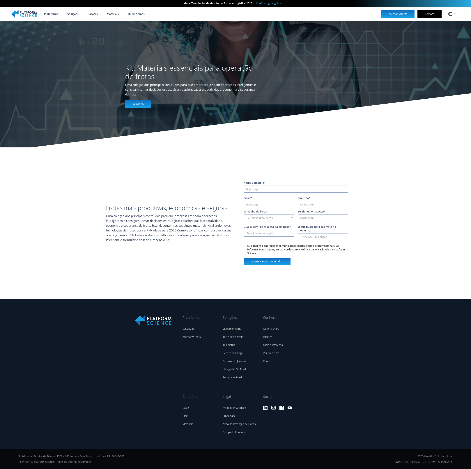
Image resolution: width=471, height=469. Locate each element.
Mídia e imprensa (273, 345)
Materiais (188, 424)
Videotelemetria (232, 328)
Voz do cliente (271, 353)
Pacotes (267, 337)
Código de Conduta (234, 432)
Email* (248, 198)
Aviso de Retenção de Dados (239, 424)
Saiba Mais (189, 328)
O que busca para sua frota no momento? (317, 228)
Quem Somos (271, 328)
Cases (186, 407)
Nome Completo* (255, 182)
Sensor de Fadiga (232, 353)
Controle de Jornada (234, 361)
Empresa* (304, 198)
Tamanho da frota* (256, 211)
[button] (452, 14)
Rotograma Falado (233, 377)
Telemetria (229, 345)
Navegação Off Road (234, 369)
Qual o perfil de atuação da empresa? (267, 227)
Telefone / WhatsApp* (311, 211)
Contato (267, 361)
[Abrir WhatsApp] (461, 459)
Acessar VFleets (192, 337)
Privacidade (229, 416)
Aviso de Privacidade (234, 407)
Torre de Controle (233, 337)
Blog (185, 416)
